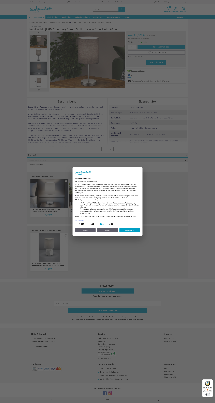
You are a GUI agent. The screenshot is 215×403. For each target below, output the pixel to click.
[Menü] (211, 380)
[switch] (207, 394)
